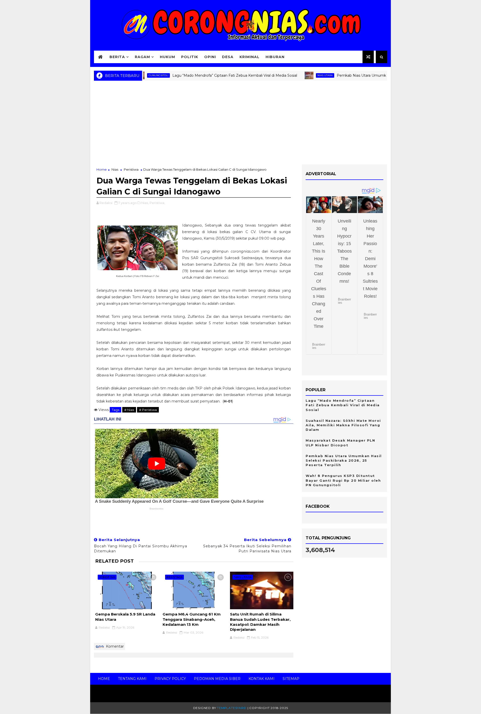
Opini (210, 57)
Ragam (142, 57)
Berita (117, 57)
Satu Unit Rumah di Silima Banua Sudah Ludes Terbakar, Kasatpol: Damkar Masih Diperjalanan (260, 622)
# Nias (129, 410)
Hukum (167, 57)
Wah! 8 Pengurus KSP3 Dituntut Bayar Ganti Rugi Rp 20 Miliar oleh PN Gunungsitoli (343, 480)
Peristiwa (131, 169)
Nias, (145, 203)
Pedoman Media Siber (217, 678)
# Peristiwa (148, 410)
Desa (227, 57)
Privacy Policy (170, 678)
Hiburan (275, 57)
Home (101, 169)
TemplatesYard (231, 708)
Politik (189, 57)
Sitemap (291, 678)
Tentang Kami (132, 678)
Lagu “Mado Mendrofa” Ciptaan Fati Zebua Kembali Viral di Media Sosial (217, 75)
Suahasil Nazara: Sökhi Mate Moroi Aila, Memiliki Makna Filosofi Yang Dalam (343, 425)
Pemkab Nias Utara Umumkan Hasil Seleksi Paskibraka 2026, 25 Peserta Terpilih (344, 460)
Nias (114, 169)
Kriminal (249, 57)
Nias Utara (308, 75)
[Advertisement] (240, 124)
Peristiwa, (157, 203)
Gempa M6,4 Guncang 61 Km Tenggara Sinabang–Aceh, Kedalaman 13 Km (192, 619)
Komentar (114, 646)
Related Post (114, 561)
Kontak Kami (262, 678)
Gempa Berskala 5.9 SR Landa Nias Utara (125, 617)
